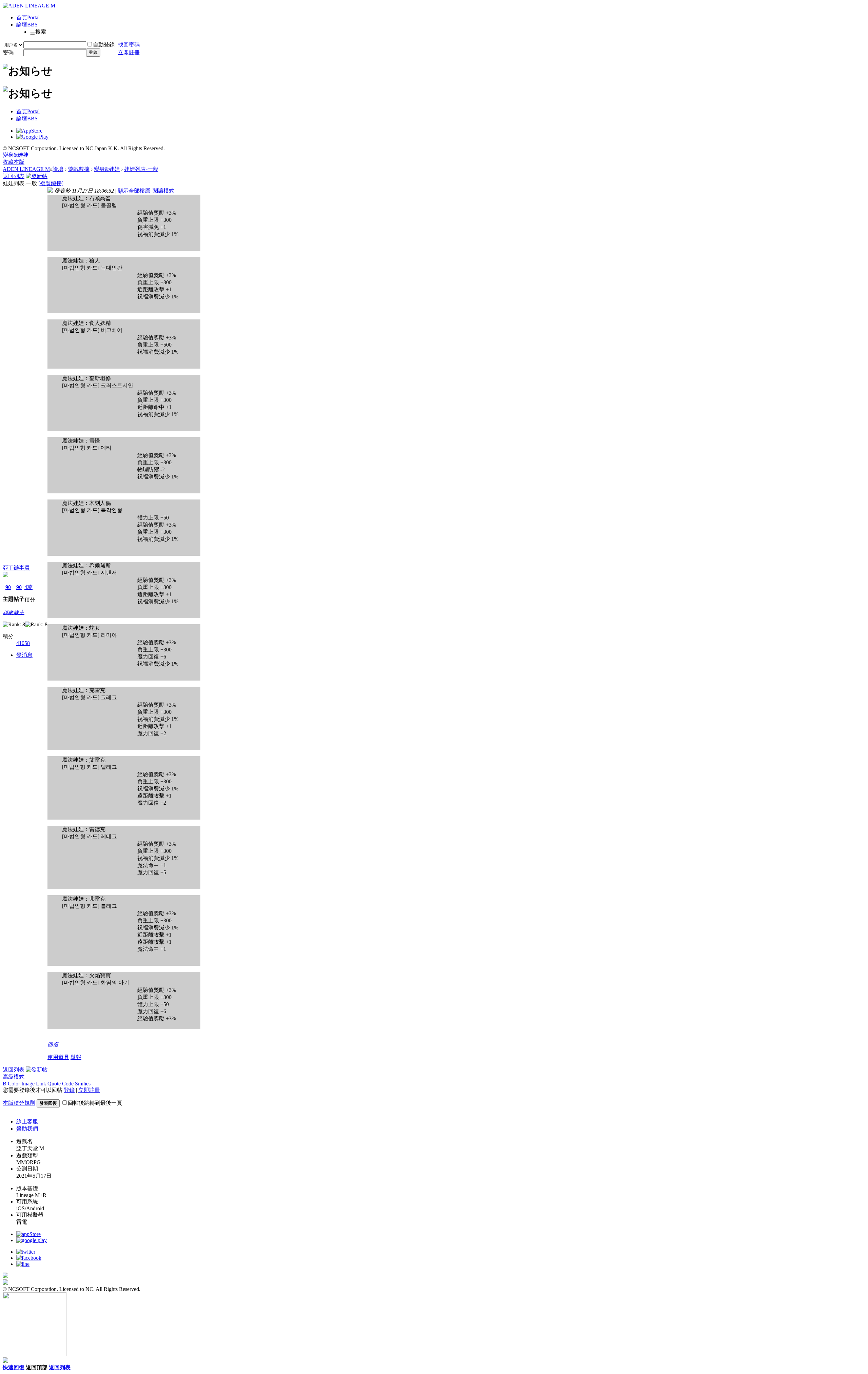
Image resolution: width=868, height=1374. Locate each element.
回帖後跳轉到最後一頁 (95, 1103)
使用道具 (58, 1057)
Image (28, 1083)
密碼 (8, 52)
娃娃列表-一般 (141, 169)
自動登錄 (104, 44)
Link (41, 1083)
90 (8, 587)
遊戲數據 (79, 169)
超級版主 (13, 612)
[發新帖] (36, 176)
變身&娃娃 (15, 155)
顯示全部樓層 (134, 191)
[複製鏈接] (50, 183)
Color (14, 1083)
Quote (54, 1083)
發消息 (24, 655)
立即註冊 (129, 52)
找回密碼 (129, 44)
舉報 (76, 1057)
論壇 (27, 24)
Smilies (83, 1083)
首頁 (28, 17)
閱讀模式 (163, 191)
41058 (23, 643)
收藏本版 (13, 162)
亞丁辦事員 (16, 568)
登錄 (93, 52)
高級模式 (13, 1077)
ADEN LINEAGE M (26, 169)
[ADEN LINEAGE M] (29, 5)
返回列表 (13, 176)
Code (68, 1083)
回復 (52, 1044)
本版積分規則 (19, 1103)
